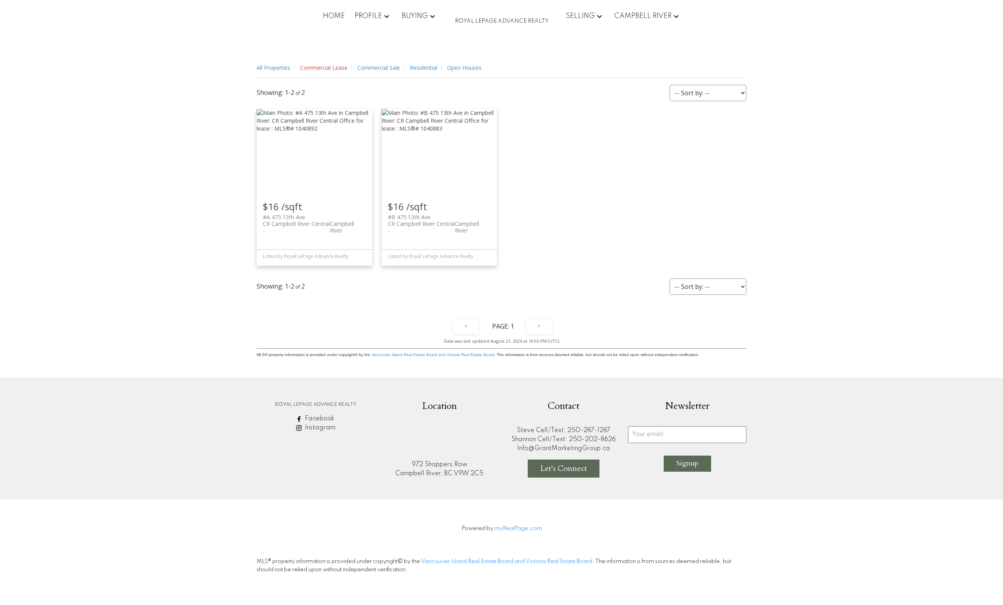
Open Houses (464, 67)
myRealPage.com (518, 528)
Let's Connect (563, 468)
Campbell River (643, 16)
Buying (415, 16)
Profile (368, 16)
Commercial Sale (378, 67)
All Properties (273, 67)
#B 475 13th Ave (433, 220)
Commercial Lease (324, 67)
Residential (423, 67)
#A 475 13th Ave (308, 220)
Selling (580, 16)
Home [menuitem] (334, 16)
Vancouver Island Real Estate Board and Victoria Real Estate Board (432, 354)
